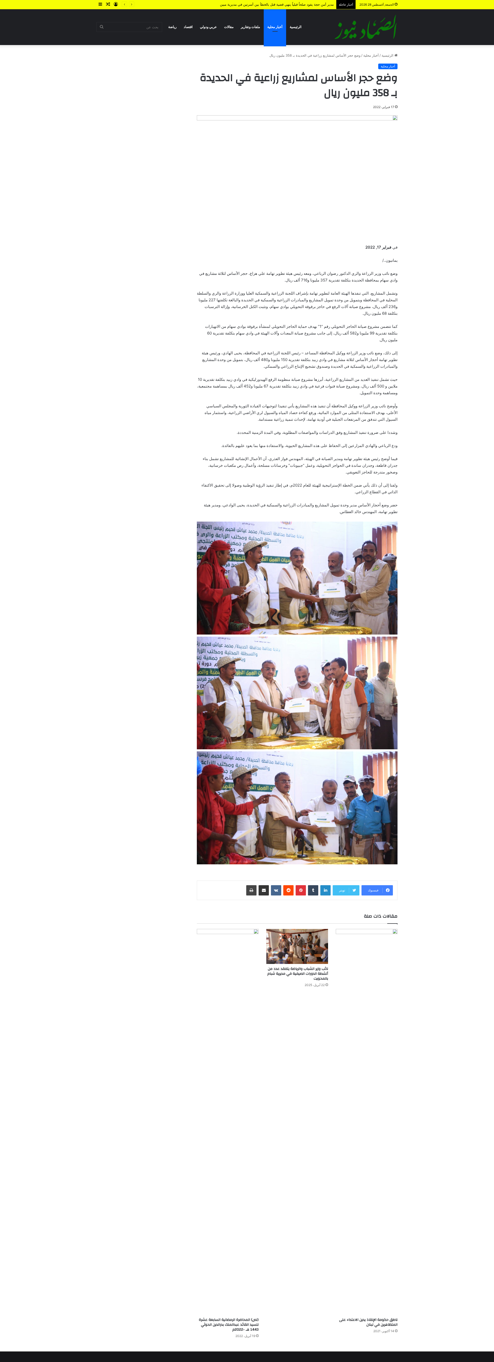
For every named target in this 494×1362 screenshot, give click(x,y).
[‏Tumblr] (313, 890)
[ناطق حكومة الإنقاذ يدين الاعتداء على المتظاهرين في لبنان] (367, 1122)
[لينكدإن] (325, 890)
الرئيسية (296, 27)
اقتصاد (188, 27)
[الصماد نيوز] (366, 27)
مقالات (229, 27)
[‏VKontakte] (276, 890)
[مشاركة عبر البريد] (264, 890)
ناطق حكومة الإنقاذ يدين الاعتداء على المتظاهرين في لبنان (368, 1322)
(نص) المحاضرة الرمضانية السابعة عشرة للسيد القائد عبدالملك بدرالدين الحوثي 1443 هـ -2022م (229, 1324)
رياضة (172, 27)
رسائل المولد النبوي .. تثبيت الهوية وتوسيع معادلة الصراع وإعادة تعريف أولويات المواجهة (271, 4)
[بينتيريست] (301, 890)
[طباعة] (251, 890)
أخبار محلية (275, 27)
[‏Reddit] (288, 890)
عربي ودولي (208, 27)
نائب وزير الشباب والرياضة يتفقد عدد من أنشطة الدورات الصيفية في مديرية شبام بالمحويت (297, 973)
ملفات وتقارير (250, 27)
